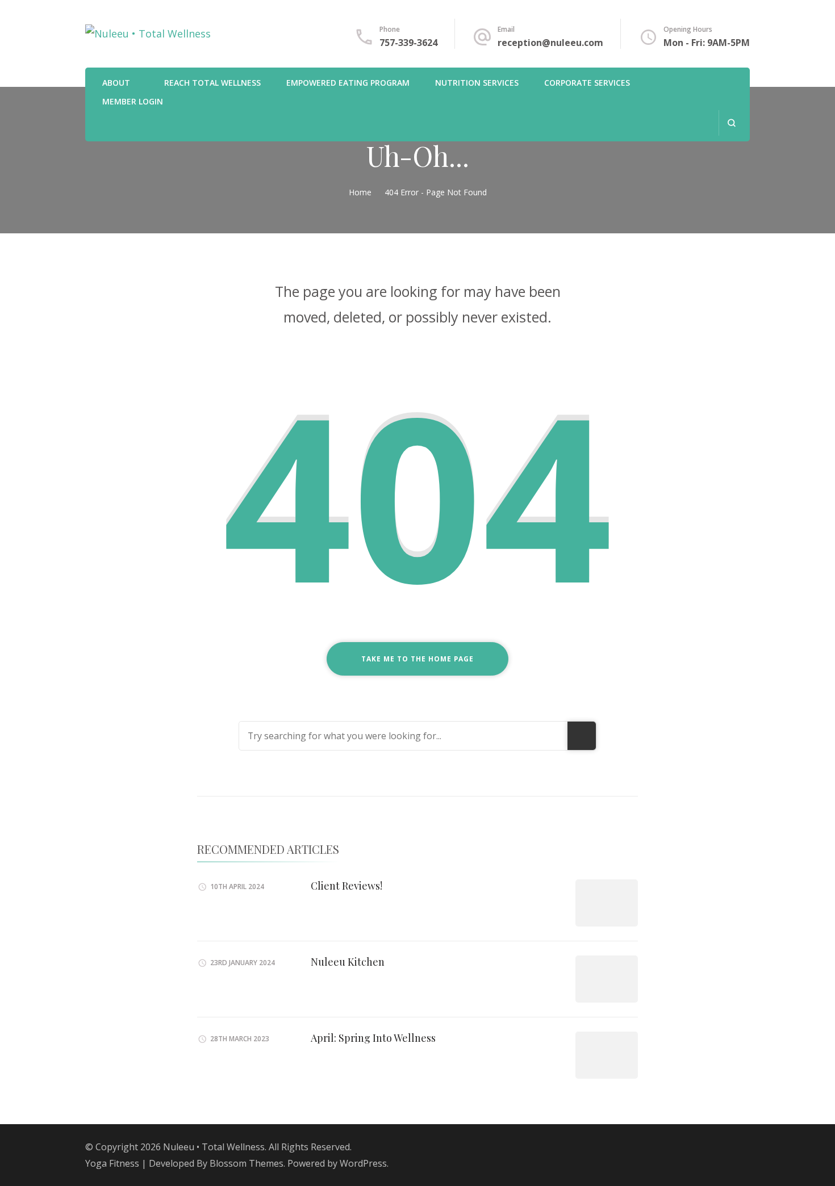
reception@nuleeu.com (550, 42)
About (116, 82)
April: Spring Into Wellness (373, 1038)
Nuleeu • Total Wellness (214, 1147)
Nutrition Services (477, 82)
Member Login (132, 101)
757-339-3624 (408, 42)
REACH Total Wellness (212, 82)
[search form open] (731, 123)
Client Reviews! (346, 885)
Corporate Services (587, 82)
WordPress (363, 1163)
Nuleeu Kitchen (348, 962)
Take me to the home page (417, 659)
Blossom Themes (246, 1163)
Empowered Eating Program (348, 82)
